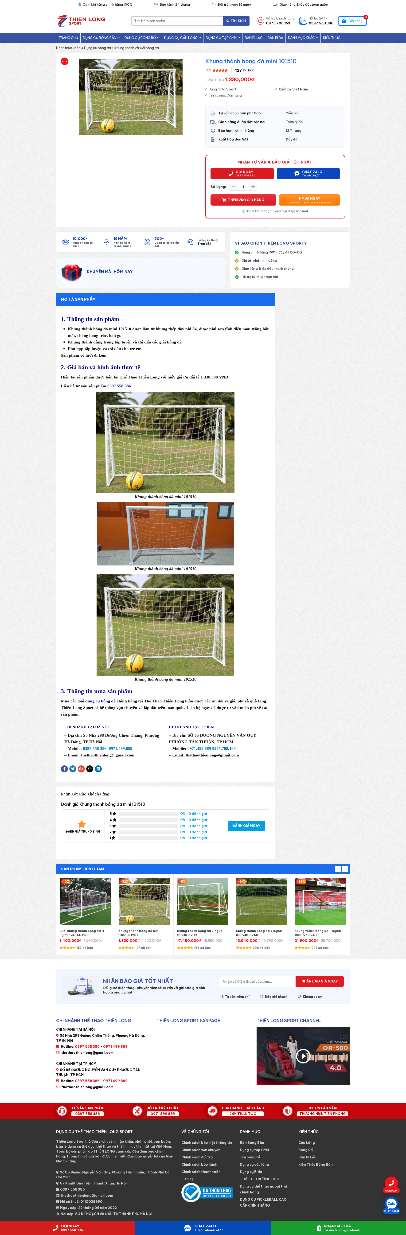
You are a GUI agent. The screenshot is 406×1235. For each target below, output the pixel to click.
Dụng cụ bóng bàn (99, 38)
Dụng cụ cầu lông (181, 38)
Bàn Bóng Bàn (252, 1143)
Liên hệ (187, 1179)
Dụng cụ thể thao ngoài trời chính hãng (263, 1189)
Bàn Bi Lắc (254, 38)
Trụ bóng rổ (250, 1157)
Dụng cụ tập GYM (221, 38)
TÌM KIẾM (238, 21)
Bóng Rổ (305, 1150)
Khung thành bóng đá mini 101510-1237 (80, 933)
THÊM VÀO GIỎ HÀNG (246, 200)
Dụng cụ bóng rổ (140, 38)
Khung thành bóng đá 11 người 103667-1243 (259, 933)
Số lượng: (218, 187)
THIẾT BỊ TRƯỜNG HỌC (259, 1179)
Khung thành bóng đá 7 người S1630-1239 (141, 933)
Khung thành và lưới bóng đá (136, 48)
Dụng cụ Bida (251, 1172)
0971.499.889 (120, 748)
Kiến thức (331, 38)
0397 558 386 (72, 1189)
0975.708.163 (224, 748)
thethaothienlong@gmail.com (87, 1053)
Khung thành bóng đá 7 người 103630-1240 (200, 933)
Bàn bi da (275, 38)
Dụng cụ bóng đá (97, 48)
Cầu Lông (306, 1143)
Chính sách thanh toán (201, 1172)
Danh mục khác (301, 38)
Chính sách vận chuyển (200, 1150)
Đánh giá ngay (246, 826)
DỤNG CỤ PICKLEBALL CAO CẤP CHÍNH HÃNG (263, 1202)
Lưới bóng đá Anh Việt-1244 (317, 931)
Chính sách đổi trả (197, 1157)
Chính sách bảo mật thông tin (206, 1143)
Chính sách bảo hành (199, 1164)
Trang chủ (68, 38)
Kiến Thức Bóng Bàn (315, 1164)
